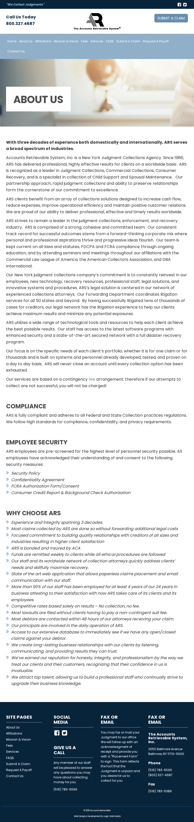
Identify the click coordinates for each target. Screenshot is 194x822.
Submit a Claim (171, 18)
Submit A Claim (128, 41)
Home (11, 41)
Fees (84, 41)
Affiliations (43, 41)
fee (92, 379)
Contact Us (16, 51)
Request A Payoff (156, 41)
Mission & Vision (66, 41)
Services (96, 41)
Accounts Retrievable (100, 810)
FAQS (110, 41)
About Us (26, 41)
